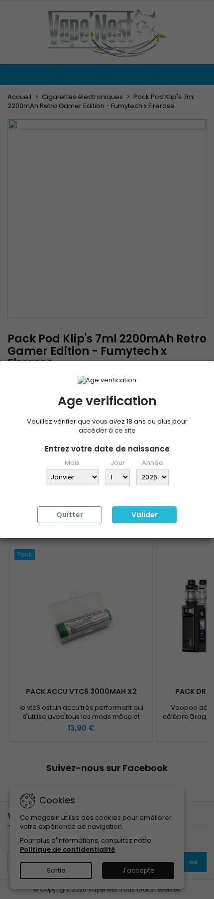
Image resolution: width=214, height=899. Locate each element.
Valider (144, 515)
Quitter (69, 515)
